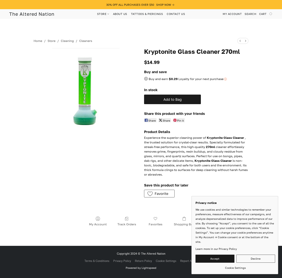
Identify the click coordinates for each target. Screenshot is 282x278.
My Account (98, 224)
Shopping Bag (184, 224)
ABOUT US (120, 14)
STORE (102, 14)
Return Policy (143, 261)
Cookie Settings (166, 261)
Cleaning (67, 41)
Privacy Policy (122, 261)
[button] (31, 14)
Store (51, 41)
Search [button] (250, 14)
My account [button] (232, 14)
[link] (166, 4)
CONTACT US (176, 14)
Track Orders (126, 224)
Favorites (155, 224)
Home (38, 41)
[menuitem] (240, 41)
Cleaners (85, 41)
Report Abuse (189, 261)
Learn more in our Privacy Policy (216, 248)
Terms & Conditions (96, 261)
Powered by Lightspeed (141, 267)
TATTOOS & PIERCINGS (147, 14)
